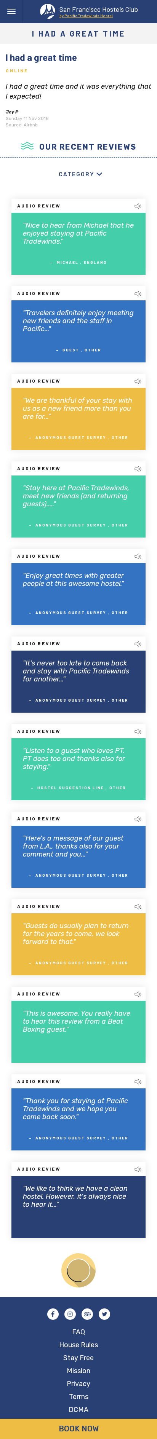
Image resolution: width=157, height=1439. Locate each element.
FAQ (78, 1332)
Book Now (79, 1428)
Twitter (104, 1314)
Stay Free (78, 1358)
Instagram (70, 1314)
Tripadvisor (87, 1314)
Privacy (78, 1384)
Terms (78, 1397)
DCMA (78, 1409)
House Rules (78, 1345)
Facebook (53, 1314)
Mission (78, 1371)
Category (77, 174)
